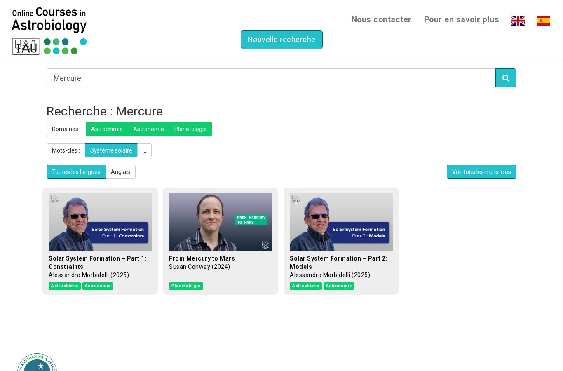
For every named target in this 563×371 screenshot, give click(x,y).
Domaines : (66, 129)
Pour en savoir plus (462, 19)
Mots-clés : (66, 150)
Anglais (120, 172)
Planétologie (190, 129)
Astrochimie (107, 129)
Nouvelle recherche (282, 39)
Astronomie (148, 129)
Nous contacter (382, 19)
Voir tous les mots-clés (481, 172)
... (144, 150)
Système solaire (111, 150)
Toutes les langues (76, 172)
